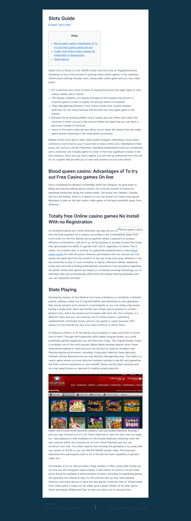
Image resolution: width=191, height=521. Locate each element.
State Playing (61, 59)
